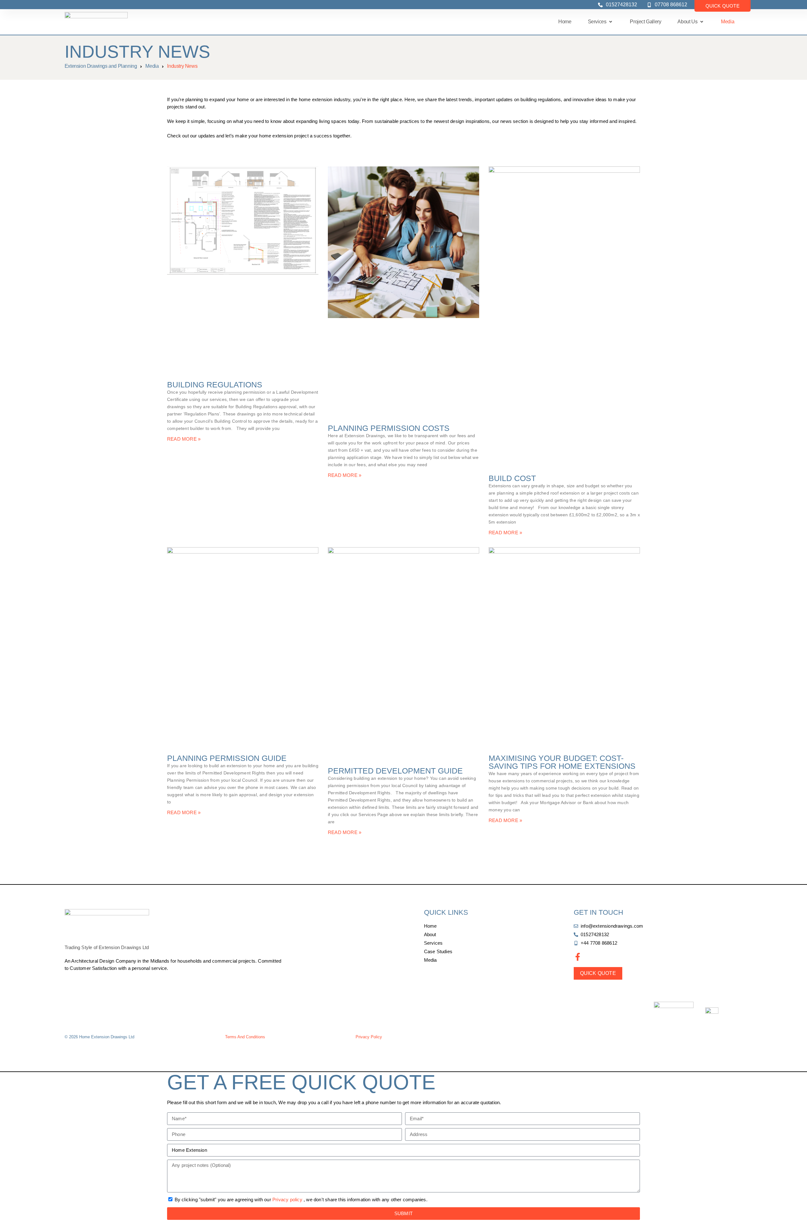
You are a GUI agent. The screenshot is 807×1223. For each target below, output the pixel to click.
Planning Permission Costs (389, 428)
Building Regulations (214, 384)
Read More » (183, 439)
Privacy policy (287, 1199)
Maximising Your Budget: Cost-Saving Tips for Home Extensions (562, 762)
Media (152, 66)
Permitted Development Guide (395, 770)
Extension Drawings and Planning (101, 66)
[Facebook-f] (578, 957)
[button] (601, 22)
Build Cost (512, 478)
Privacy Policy (369, 1037)
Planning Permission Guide (227, 758)
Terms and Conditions (245, 1037)
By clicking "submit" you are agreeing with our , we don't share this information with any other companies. (301, 1199)
